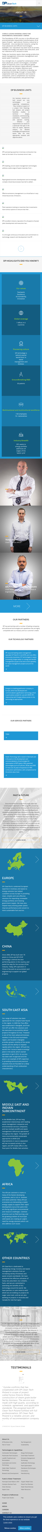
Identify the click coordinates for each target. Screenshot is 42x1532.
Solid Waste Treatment (27, 1456)
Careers (5, 1510)
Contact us (7, 1513)
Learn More (21, 840)
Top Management (26, 1442)
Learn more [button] (7, 1522)
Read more (21, 1352)
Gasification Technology (28, 1463)
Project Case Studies (8, 1498)
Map (22, 1498)
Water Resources (26, 1490)
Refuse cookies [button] (10, 1528)
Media (4, 1506)
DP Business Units (9, 26)
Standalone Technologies (28, 1468)
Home (4, 1503)
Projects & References (10, 1495)
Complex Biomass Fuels (9, 1484)
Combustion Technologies (9, 1453)
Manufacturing (25, 1473)
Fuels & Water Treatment (11, 1479)
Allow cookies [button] (25, 1528)
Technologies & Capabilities (12, 1450)
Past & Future (6, 1445)
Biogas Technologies (27, 1453)
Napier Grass (5, 1490)
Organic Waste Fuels (27, 1482)
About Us (21, 12)
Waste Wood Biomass (27, 1487)
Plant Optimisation (26, 1466)
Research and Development (10, 1473)
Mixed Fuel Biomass (27, 1484)
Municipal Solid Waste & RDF (10, 1482)
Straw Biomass (6, 1487)
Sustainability (25, 1445)
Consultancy (24, 1471)
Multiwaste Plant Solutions (10, 1456)
